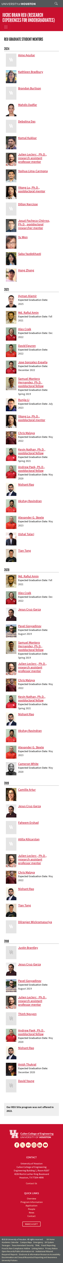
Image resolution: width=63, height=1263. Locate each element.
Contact (31, 1216)
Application (31, 1205)
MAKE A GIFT (31, 1224)
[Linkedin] (39, 1145)
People (31, 1209)
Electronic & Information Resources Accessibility (39, 1254)
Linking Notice (38, 1248)
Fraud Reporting (48, 1245)
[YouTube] (45, 1145)
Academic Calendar (10, 1242)
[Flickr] (28, 1145)
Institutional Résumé (44, 1251)
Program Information (32, 1202)
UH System (49, 1242)
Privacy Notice (51, 1248)
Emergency (38, 1242)
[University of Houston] (18, 3)
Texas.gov (6, 1245)
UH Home (51, 1239)
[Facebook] (16, 1145)
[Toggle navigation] (6, 27)
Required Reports (9, 1254)
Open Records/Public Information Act (18, 1251)
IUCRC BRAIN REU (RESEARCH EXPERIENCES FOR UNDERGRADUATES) (28, 17)
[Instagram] (34, 1145)
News (31, 1212)
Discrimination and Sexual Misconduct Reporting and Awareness (29, 1257)
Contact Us (31, 1183)
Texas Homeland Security (23, 1245)
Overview (31, 1198)
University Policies (9, 1260)
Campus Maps (26, 1242)
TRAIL (37, 1245)
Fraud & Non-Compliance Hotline (16, 1248)
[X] (22, 1145)
